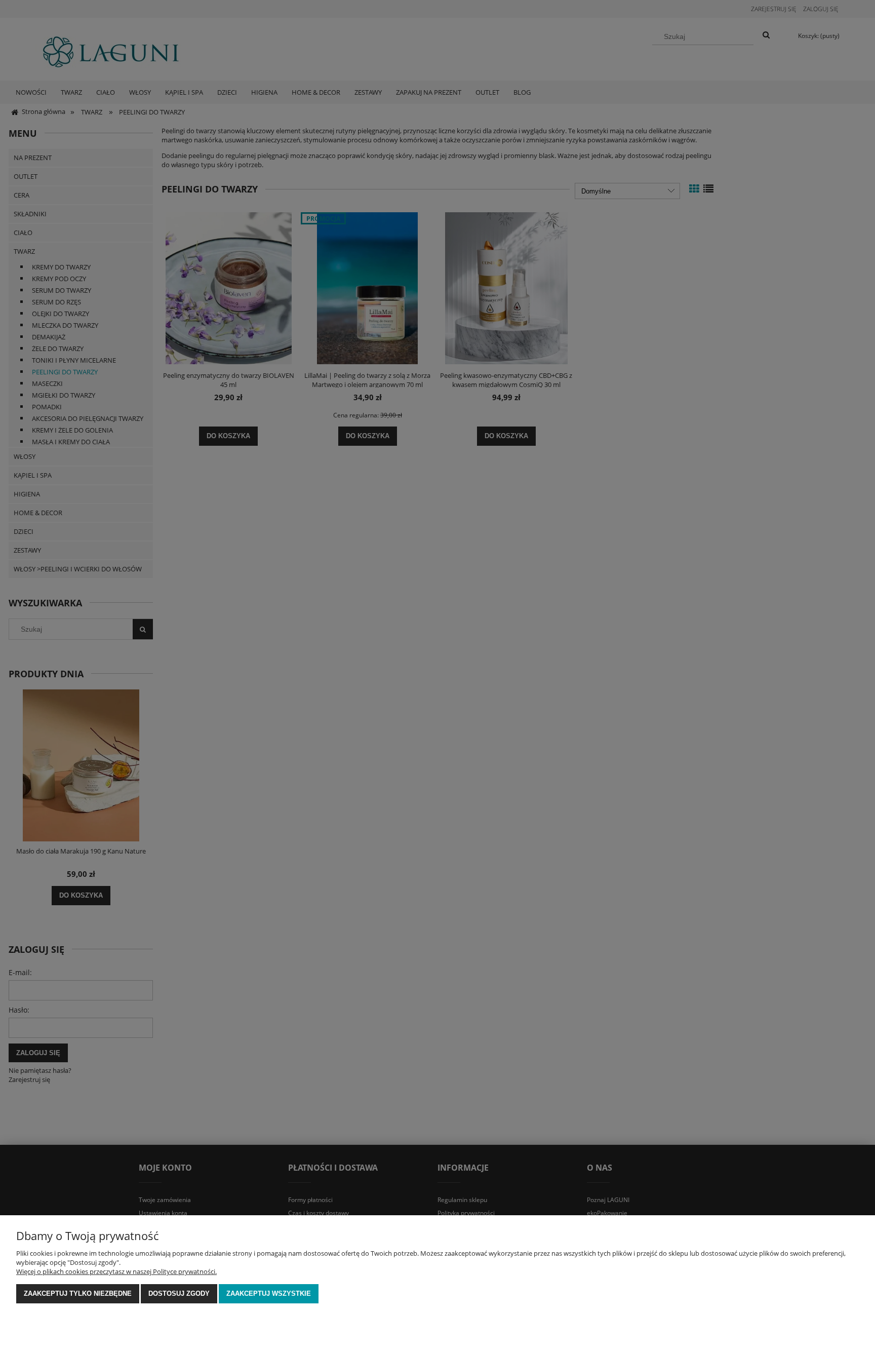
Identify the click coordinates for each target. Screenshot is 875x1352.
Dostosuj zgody (179, 1293)
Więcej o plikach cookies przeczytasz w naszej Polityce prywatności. (116, 1271)
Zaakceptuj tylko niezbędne (78, 1293)
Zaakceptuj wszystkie (268, 1293)
